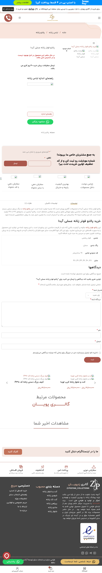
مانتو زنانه (52, 507)
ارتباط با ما (22, 506)
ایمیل (98, 341)
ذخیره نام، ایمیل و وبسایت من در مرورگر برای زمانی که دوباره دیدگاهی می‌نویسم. (65, 352)
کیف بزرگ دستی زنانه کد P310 (29, 382)
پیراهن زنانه (52, 503)
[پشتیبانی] (18, 561)
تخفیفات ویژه (21, 498)
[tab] (74, 203)
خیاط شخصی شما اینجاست (78, 561)
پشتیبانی (11, 561)
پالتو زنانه (40, 32)
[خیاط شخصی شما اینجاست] (93, 561)
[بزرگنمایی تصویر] (94, 43)
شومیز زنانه (52, 495)
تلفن (47, 157)
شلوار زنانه (52, 511)
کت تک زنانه (51, 499)
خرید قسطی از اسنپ (18, 490)
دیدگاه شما (95, 299)
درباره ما (23, 510)
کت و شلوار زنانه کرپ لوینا (72, 382)
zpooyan (96, 503)
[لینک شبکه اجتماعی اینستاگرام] (19, 18)
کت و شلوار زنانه (50, 491)
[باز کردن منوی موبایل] (99, 18)
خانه (64, 32)
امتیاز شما (97, 290)
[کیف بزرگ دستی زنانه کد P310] (36, 376)
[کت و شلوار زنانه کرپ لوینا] (82, 376)
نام (99, 330)
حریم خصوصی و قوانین (17, 502)
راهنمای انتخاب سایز (18, 494)
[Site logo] (52, 17)
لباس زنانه (53, 32)
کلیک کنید (13, 451)
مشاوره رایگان (38, 121)
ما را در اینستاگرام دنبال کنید (81, 451)
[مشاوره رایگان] (47, 122)
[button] (95, 382)
